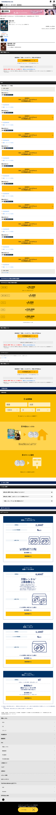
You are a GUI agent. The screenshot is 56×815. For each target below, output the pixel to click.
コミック (9, 4)
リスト (51, 2)
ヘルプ (2, 767)
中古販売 (4, 755)
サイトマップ (14, 713)
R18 (54, 4)
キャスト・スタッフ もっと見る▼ (48, 28)
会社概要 (2, 712)
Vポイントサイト (5, 779)
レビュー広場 (4, 775)
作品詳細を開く (6, 104)
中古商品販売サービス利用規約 (26, 712)
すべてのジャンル (11, 16)
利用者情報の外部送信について (6, 713)
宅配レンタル (5, 746)
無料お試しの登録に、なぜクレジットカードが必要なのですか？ (16, 496)
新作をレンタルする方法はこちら (29, 69)
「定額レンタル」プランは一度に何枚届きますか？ (13, 501)
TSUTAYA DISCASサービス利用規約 (14, 712)
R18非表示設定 (5, 759)
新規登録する (28, 556)
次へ (7, 90)
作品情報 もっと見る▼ (50, 26)
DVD (1, 4)
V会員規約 (6, 712)
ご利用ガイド (4, 763)
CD (4, 4)
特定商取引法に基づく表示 (47, 712)
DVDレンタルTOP (3, 16)
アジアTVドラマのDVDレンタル (20, 16)
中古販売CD (14, 4)
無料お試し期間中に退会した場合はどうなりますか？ (14, 492)
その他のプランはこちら (22, 63)
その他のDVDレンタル (30, 16)
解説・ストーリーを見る (8, 107)
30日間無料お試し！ (27, 60)
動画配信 (20, 4)
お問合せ (3, 771)
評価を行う (4, 32)
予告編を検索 (5, 36)
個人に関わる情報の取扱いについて (36, 712)
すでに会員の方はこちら (34, 63)
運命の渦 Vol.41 (11, 45)
